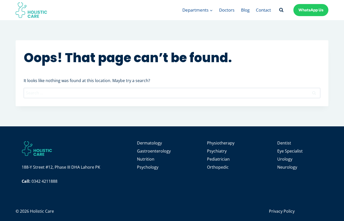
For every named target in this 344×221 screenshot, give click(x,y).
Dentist (284, 143)
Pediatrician (218, 159)
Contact (263, 10)
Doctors (226, 10)
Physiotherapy (220, 143)
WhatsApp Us (310, 10)
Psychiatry (217, 151)
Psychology (147, 167)
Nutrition (145, 159)
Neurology (287, 167)
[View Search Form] (281, 10)
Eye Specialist (290, 151)
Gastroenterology (154, 151)
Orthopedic (218, 167)
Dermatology (149, 143)
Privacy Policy (282, 211)
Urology (284, 159)
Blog (245, 10)
